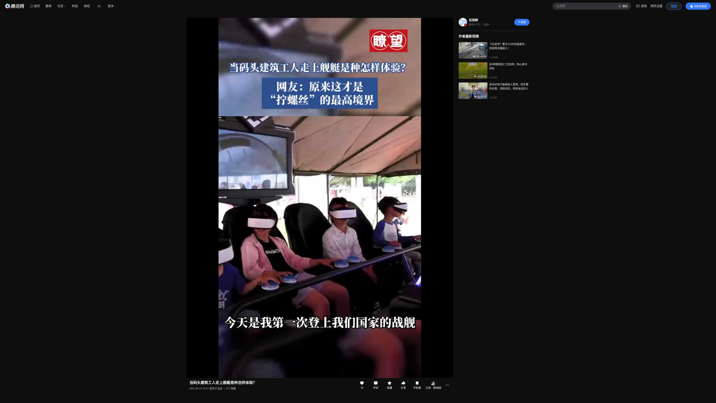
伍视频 (473, 20)
